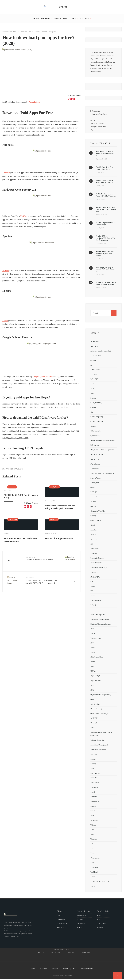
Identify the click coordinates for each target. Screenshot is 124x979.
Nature (92, 662)
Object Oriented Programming (100, 695)
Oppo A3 (93, 723)
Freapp (5, 320)
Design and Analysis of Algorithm (102, 450)
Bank (92, 384)
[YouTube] (116, 7)
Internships (94, 572)
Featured (93, 502)
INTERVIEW (95, 577)
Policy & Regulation (97, 740)
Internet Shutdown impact (99, 567)
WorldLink (94, 872)
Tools (92, 834)
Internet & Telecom (97, 558)
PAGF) (23, 216)
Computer (93, 426)
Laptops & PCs (95, 600)
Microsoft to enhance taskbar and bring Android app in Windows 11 (60, 507)
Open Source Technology (99, 713)
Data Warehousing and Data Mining (102, 440)
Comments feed (62, 923)
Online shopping (96, 709)
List (91, 610)
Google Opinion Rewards (43, 377)
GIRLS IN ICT (95, 520)
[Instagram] (112, 7)
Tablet (92, 811)
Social (92, 792)
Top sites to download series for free (39, 558)
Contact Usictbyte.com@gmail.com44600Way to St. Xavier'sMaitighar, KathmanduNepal (98, 120)
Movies (92, 652)
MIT (92, 643)
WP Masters (81, 923)
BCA (92, 388)
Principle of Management (99, 745)
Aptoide (5, 270)
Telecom (93, 825)
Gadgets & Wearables (97, 511)
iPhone (92, 586)
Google (92, 525)
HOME (36, 18)
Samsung (93, 754)
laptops (92, 596)
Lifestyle (93, 605)
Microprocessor (95, 638)
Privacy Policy (101, 923)
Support (79, 927)
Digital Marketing (96, 454)
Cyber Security (95, 431)
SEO (92, 768)
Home (99, 915)
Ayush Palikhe (13, 32)
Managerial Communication (99, 619)
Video (92, 863)
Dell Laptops (94, 445)
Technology (94, 820)
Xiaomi (93, 877)
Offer (92, 699)
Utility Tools (84, 18)
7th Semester (94, 346)
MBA (92, 629)
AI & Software (95, 355)
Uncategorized (52, 32)
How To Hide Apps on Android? (59, 538)
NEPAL (66, 18)
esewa (92, 487)
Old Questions (95, 704)
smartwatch (94, 787)
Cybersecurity (95, 436)
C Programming (95, 403)
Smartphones (12, 487)
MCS (74, 18)
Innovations (94, 549)
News (56, 487)
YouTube (93, 886)
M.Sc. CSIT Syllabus (97, 615)
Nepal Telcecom (95, 680)
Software (44, 32)
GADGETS (45, 18)
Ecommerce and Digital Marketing (102, 473)
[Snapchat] (119, 7)
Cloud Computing (96, 417)
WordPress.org (61, 927)
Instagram (93, 553)
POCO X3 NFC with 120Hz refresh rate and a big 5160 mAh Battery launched (41, 580)
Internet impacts (95, 563)
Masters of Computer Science (100, 624)
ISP (91, 591)
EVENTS (57, 18)
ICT (91, 544)
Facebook (93, 497)
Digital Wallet (95, 459)
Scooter (93, 759)
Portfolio (80, 919)
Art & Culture (95, 370)
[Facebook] (68, 99)
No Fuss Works (81, 915)
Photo (92, 728)
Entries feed (61, 919)
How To (10, 519)
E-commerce (94, 469)
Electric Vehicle (95, 478)
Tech (92, 815)
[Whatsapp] (71, 99)
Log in (59, 915)
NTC (92, 690)
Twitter (92, 853)
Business (93, 398)
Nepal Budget (95, 676)
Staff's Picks (94, 801)
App (56, 519)
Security (93, 764)
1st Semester (94, 341)
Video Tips (94, 867)
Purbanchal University (98, 750)
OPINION (93, 718)
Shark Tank (94, 778)
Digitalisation (95, 464)
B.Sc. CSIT (94, 379)
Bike (92, 393)
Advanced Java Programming (100, 351)
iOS (91, 582)
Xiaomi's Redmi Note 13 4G (100, 881)
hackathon (93, 530)
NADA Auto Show (96, 657)
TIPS (15, 519)
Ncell (92, 666)
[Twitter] (109, 7)
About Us (100, 927)
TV (91, 844)
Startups (93, 806)
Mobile (92, 648)
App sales (6, 173)
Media (92, 633)
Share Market (95, 773)
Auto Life (93, 374)
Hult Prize (93, 539)
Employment (94, 483)
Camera (93, 407)
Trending (93, 839)
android (52, 487)
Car (91, 412)
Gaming (93, 516)
